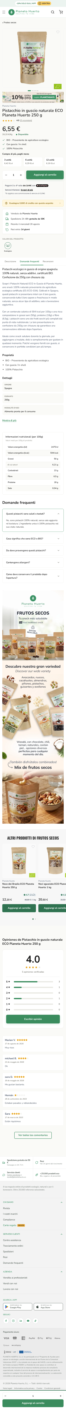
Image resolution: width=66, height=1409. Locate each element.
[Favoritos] (57, 32)
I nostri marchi (10, 1213)
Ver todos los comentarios (33, 1135)
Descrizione (10, 261)
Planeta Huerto (9, 106)
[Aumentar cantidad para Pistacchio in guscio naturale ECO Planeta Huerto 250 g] (21, 175)
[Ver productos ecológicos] (32, 875)
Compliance (9, 1219)
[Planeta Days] (33, 97)
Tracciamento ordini (13, 1245)
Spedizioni (8, 1251)
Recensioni (48, 261)
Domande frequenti (29, 261)
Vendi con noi (10, 1283)
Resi (5, 1257)
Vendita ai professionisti (15, 1277)
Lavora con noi (10, 1289)
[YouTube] (28, 1321)
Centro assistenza (13, 1175)
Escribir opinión (33, 1019)
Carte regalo (13, 1225)
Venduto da (24, 213)
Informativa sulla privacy (24, 1388)
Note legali (7, 1388)
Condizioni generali (52, 1388)
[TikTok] (35, 1321)
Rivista (6, 1208)
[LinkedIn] (21, 1321)
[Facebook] (6, 1321)
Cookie (39, 1388)
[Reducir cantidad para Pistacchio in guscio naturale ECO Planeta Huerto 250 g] (6, 175)
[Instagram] (13, 1321)
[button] (3, 12)
